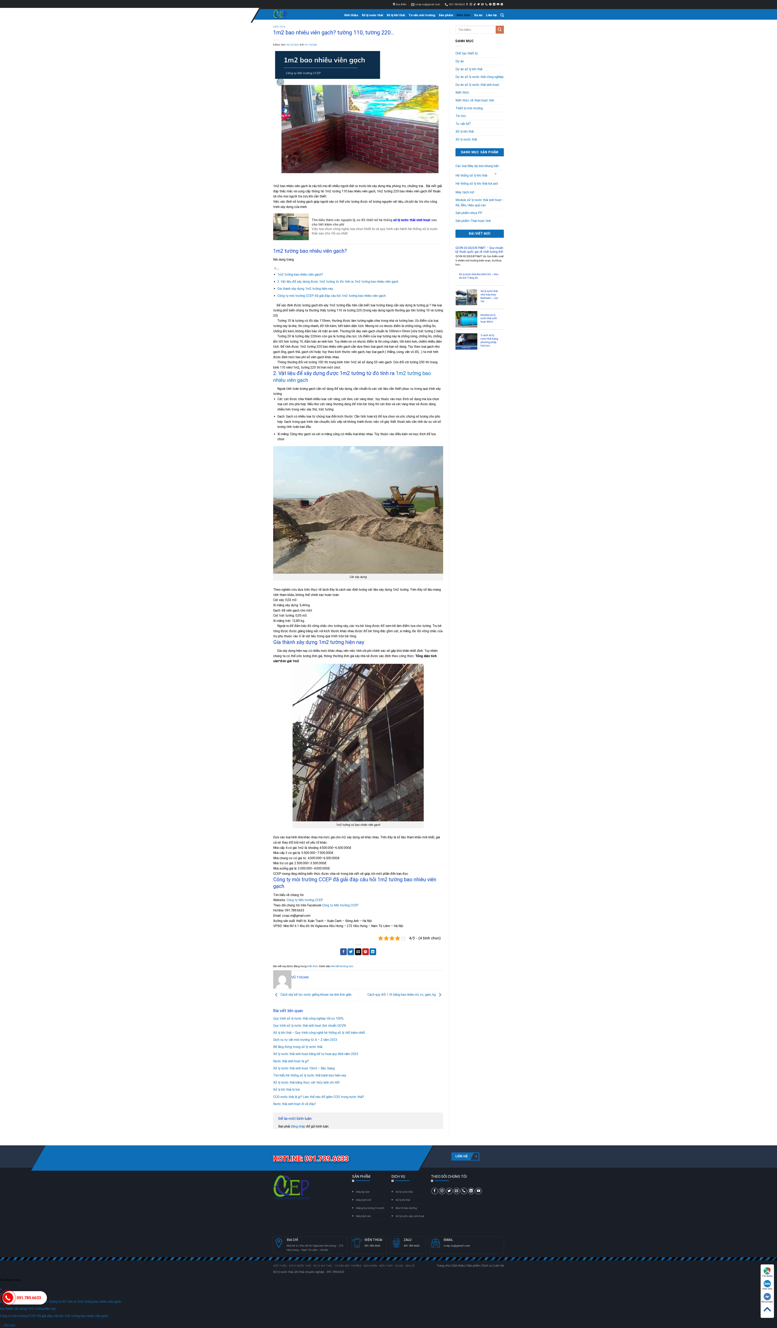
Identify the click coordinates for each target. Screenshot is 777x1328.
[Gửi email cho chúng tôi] (482, 4)
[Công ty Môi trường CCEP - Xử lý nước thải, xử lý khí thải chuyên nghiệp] (280, 14)
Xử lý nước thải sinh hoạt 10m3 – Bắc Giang (304, 1068)
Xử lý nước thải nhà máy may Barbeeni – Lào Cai (489, 296)
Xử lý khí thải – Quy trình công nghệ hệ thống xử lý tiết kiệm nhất (319, 1033)
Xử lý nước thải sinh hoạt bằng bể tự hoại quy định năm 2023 (315, 1054)
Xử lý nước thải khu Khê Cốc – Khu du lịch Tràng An (478, 276)
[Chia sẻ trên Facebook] (343, 951)
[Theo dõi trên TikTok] (474, 4)
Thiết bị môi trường (469, 108)
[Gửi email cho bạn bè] (358, 951)
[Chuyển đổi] (496, 174)
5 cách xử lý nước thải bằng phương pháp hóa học (489, 340)
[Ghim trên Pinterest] (365, 951)
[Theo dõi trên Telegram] (502, 4)
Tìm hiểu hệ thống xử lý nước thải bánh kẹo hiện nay (309, 1075)
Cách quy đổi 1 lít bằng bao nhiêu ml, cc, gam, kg (402, 995)
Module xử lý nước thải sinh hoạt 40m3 (489, 318)
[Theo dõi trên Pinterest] (490, 4)
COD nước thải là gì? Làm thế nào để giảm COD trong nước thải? (318, 1097)
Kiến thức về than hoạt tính (474, 100)
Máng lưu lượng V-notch (370, 1208)
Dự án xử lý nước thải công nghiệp (479, 77)
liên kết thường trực (342, 966)
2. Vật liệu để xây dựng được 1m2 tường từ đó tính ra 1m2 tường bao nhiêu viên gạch (337, 282)
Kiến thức (464, 15)
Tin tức (460, 116)
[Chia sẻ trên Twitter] (350, 951)
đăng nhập (298, 1126)
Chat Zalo (767, 1289)
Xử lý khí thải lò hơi (286, 1089)
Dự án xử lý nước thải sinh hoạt (477, 85)
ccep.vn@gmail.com (457, 1245)
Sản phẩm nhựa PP (468, 213)
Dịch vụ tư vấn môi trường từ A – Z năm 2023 (305, 1040)
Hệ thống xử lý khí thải (471, 175)
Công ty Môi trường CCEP (305, 900)
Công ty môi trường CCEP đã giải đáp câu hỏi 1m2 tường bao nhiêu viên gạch (331, 296)
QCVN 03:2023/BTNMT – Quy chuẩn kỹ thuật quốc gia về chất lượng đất (479, 250)
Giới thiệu (351, 15)
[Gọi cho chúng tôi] (486, 4)
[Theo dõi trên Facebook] (467, 4)
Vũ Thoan (311, 45)
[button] (1, 1289)
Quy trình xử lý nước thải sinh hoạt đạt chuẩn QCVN (309, 1025)
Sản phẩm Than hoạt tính (473, 221)
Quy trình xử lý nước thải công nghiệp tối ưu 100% (308, 1018)
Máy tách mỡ (464, 192)
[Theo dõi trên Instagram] (471, 4)
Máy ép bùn (363, 1191)
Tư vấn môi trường (422, 15)
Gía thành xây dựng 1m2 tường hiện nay (305, 289)
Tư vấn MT (463, 124)
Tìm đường (767, 1276)
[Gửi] (500, 30)
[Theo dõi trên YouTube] (498, 4)
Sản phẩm (446, 15)
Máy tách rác (363, 1216)
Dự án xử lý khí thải (468, 69)
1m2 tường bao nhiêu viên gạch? (300, 274)
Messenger (767, 1302)
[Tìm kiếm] (502, 15)
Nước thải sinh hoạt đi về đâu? (294, 1104)
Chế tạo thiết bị (466, 53)
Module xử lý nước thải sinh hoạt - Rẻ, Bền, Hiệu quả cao (479, 202)
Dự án (478, 15)
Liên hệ (491, 15)
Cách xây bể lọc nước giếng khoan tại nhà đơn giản (315, 995)
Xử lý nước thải (372, 15)
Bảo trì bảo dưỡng (406, 1208)
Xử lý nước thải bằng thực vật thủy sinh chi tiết (306, 1082)
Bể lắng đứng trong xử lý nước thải (297, 1047)
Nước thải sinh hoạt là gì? (291, 1061)
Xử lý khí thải (396, 15)
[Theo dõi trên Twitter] (478, 4)
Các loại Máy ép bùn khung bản (477, 166)
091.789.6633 (29, 1297)
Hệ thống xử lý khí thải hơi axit (476, 183)
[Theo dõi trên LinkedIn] (494, 4)
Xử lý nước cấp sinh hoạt (410, 1216)
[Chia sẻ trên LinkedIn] (372, 951)
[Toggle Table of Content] (276, 269)
